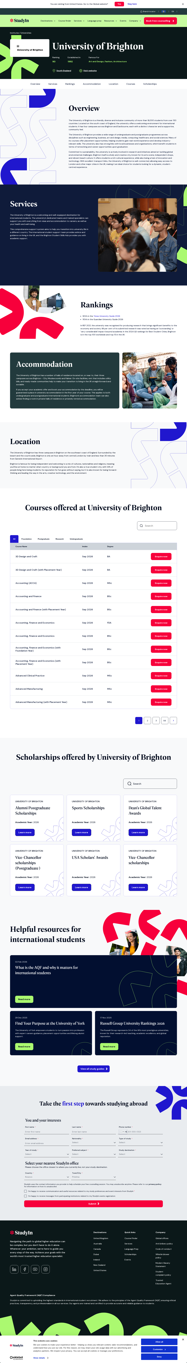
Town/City (77, 1173)
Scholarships (130, 1254)
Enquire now (161, 556)
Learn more (24, 832)
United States (100, 1270)
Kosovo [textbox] (28, 1177)
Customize (158, 1349)
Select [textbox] (75, 1142)
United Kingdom (101, 1238)
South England (63, 70)
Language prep (95, 20)
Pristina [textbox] (75, 1177)
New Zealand (99, 1265)
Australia (98, 1243)
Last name (77, 1127)
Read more (24, 999)
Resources (109, 20)
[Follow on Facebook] (24, 1269)
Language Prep (131, 1249)
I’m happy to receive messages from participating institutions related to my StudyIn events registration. (72, 1196)
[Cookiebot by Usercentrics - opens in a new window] (16, 1358)
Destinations (47, 20)
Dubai (96, 1254)
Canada (97, 1249)
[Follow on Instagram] (45, 1269)
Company (133, 20)
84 (164, 720)
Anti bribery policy (164, 1243)
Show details (39, 1358)
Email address (31, 1138)
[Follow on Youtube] (35, 1269)
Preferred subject (80, 1150)
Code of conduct (164, 1249)
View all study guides (92, 1068)
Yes (119, 4)
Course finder (64, 20)
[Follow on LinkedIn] (14, 1269)
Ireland (97, 1259)
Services (78, 20)
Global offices (162, 1238)
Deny (159, 1357)
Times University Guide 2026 (107, 316)
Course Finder (131, 1238)
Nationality (77, 1138)
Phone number (126, 1127)
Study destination (127, 1150)
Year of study (31, 1150)
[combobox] (123, 1131)
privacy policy (155, 1184)
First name (30, 1127)
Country (29, 1173)
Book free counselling (158, 20)
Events (123, 20)
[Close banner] (183, 1339)
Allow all (159, 1342)
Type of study (125, 1138)
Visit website (90, 70)
